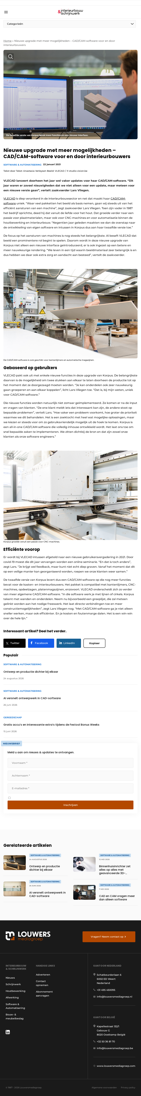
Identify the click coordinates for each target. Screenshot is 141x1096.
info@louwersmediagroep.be (115, 1048)
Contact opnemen (42, 983)
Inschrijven (70, 805)
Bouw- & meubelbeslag (15, 1016)
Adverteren (43, 974)
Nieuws (10, 977)
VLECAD (9, 198)
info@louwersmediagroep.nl (114, 996)
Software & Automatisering (22, 164)
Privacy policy (128, 1087)
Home (7, 40)
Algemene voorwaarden (104, 1087)
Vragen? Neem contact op (107, 936)
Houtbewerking (15, 991)
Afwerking (12, 997)
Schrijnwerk (13, 984)
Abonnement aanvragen (44, 993)
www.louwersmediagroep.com (116, 1065)
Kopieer (94, 643)
